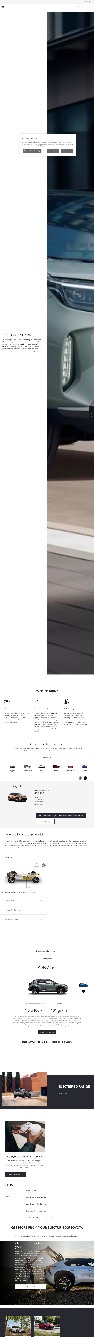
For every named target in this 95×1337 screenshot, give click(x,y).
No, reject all (52, 151)
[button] (42, 804)
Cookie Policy (39, 145)
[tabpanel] (57, 1204)
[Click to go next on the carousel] (85, 778)
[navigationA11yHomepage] (2, 6)
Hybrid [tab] (9, 1196)
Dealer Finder (89, 2)
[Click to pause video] (44, 865)
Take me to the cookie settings (32, 151)
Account (86, 6)
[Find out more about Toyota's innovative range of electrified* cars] (17, 796)
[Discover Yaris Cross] (47, 985)
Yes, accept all (67, 151)
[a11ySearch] (78, 7)
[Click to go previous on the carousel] (80, 778)
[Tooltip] (45, 793)
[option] (12, 769)
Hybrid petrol (47, 757)
